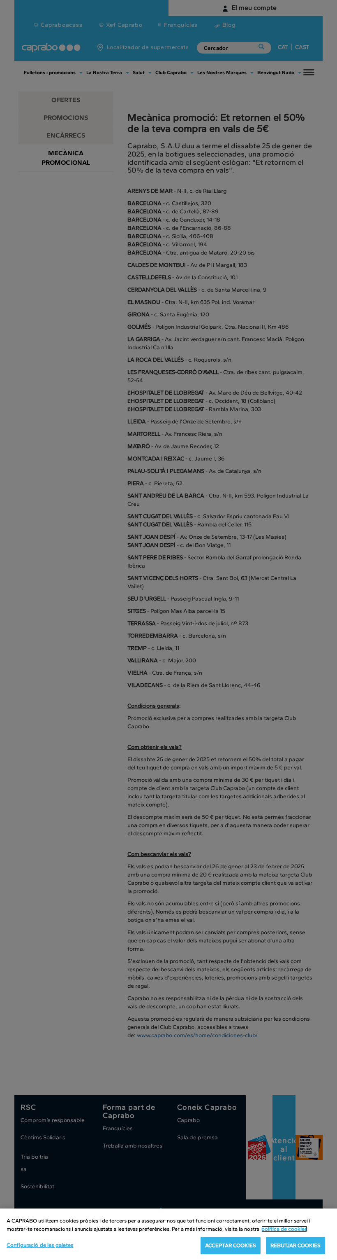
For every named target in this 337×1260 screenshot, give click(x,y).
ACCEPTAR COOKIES (230, 1245)
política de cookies (284, 1229)
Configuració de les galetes (40, 1245)
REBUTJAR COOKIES (295, 1245)
